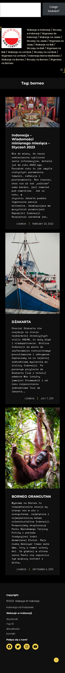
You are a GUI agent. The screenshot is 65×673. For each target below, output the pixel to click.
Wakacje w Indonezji (27, 601)
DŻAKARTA (21, 322)
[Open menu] (62, 70)
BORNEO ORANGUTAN (31, 496)
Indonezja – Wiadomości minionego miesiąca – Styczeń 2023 (31, 141)
